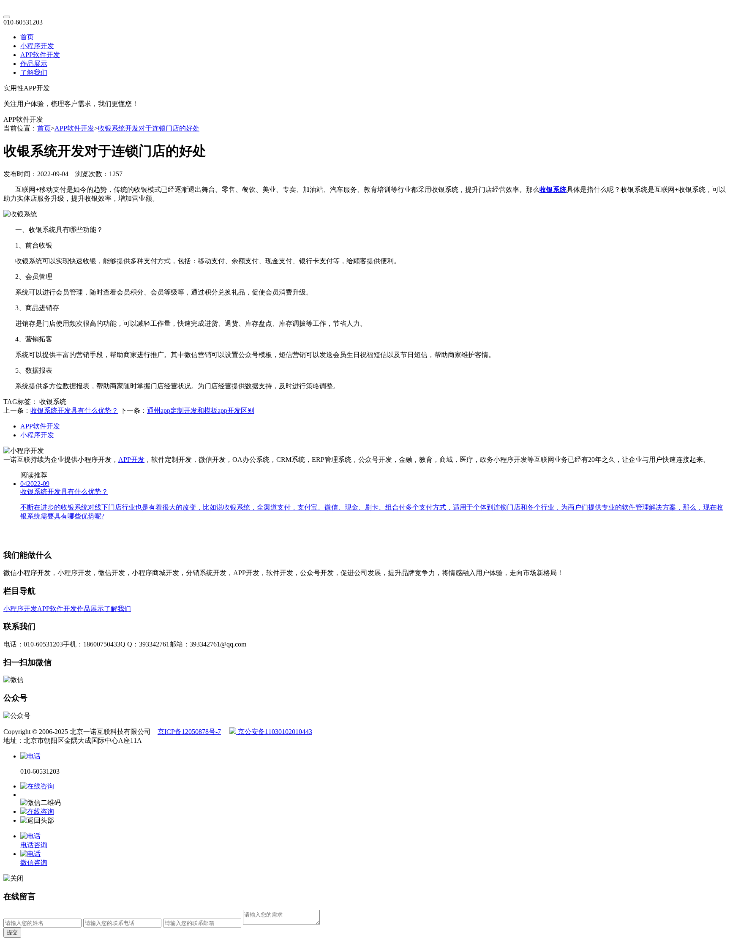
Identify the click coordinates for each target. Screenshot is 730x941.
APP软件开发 (40, 54)
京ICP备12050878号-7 (189, 731)
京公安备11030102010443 (274, 731)
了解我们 (33, 72)
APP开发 (131, 459)
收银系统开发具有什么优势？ (74, 410)
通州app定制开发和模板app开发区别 (200, 410)
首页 (27, 37)
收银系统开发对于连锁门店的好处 (148, 128)
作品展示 (33, 63)
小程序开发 (37, 45)
